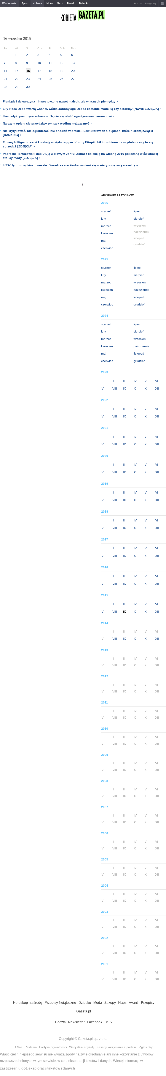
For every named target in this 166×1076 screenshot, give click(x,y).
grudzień (139, 304)
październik (141, 289)
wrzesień (140, 282)
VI (156, 381)
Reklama (31, 1047)
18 (50, 71)
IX (124, 388)
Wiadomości (9, 3)
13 (73, 63)
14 (5, 71)
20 (73, 71)
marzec (106, 226)
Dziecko (84, 3)
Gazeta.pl (83, 1011)
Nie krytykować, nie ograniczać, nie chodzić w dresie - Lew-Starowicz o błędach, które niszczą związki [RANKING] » (78, 133)
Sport (25, 3)
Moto (49, 3)
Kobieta (37, 3)
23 (28, 79)
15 (16, 71)
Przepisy (147, 1002)
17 (39, 71)
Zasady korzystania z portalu (116, 1047)
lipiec (137, 211)
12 (61, 63)
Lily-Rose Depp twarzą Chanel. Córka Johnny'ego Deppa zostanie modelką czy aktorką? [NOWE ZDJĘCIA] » (82, 108)
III (124, 381)
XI (146, 388)
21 (5, 79)
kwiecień (107, 233)
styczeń (106, 211)
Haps (122, 1002)
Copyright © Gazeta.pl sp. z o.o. (83, 1039)
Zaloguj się (150, 3)
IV (135, 381)
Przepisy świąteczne (60, 1002)
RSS (108, 1022)
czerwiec (107, 248)
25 (50, 79)
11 (50, 63)
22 (16, 79)
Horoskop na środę (27, 1002)
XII (157, 388)
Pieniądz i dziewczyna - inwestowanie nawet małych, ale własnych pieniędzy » (60, 101)
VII (103, 388)
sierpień (139, 218)
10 (39, 63)
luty (103, 218)
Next (60, 3)
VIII (114, 388)
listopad (139, 297)
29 (16, 87)
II (113, 381)
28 (5, 87)
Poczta (138, 3)
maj (103, 240)
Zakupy (110, 1002)
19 (61, 71)
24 (39, 79)
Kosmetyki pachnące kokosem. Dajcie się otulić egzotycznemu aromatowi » (58, 116)
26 (61, 79)
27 (73, 79)
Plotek (71, 3)
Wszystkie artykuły (81, 1047)
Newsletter (76, 1022)
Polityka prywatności (53, 1047)
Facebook (94, 1022)
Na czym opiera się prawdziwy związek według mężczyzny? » (47, 123)
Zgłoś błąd (146, 1047)
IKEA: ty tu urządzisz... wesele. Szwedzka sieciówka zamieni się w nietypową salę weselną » (70, 165)
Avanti (134, 1002)
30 (28, 87)
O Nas (18, 1047)
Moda (97, 1002)
